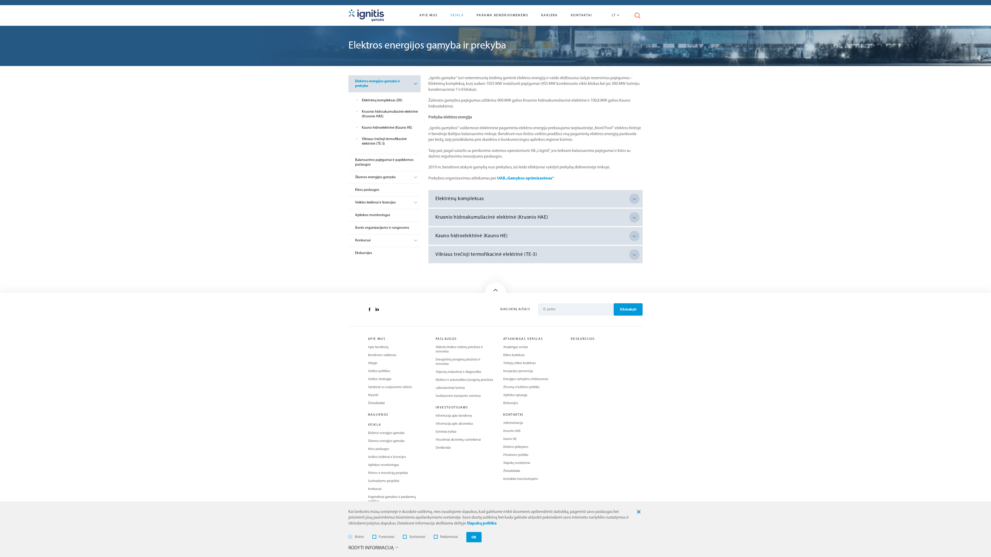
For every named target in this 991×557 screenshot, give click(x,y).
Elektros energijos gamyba (386, 433)
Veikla (457, 15)
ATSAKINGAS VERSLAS (523, 339)
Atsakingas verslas (515, 347)
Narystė (373, 395)
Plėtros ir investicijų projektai (388, 473)
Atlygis (372, 363)
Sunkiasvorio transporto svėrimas (458, 396)
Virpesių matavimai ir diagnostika (458, 372)
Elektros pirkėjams (515, 447)
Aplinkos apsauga (515, 395)
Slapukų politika (482, 523)
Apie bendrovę (378, 347)
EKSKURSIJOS (583, 339)
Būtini (359, 537)
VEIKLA (374, 425)
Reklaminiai (449, 537)
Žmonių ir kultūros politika (521, 387)
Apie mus (428, 15)
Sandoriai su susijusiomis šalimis (390, 387)
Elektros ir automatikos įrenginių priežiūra (464, 380)
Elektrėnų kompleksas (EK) (382, 100)
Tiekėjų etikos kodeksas (519, 363)
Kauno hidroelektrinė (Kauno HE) (387, 128)
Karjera (549, 15)
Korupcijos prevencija (518, 371)
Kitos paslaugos (367, 190)
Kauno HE (509, 439)
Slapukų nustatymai (516, 463)
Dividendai (443, 447)
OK (473, 537)
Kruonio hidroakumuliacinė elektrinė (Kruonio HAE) (390, 114)
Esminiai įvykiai (446, 431)
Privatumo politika (515, 455)
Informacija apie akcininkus (454, 423)
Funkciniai (386, 537)
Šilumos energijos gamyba (375, 177)
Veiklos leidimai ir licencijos (375, 202)
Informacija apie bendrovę (454, 415)
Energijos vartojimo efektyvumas (525, 379)
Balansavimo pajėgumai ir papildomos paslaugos (384, 162)
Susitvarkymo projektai (383, 481)
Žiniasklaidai (376, 403)
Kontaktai (581, 15)
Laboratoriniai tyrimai (450, 388)
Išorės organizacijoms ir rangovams (382, 228)
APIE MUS (377, 339)
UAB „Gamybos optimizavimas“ (525, 178)
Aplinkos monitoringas (372, 215)
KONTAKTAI (513, 414)
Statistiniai (417, 537)
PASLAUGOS (446, 339)
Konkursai (363, 240)
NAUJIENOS (378, 414)
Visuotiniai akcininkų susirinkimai (458, 439)
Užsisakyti (628, 310)
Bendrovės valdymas (382, 355)
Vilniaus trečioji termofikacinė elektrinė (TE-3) (384, 141)
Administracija (513, 423)
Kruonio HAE (512, 431)
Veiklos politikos (379, 371)
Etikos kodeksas (514, 355)
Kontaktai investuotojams (520, 479)
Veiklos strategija (379, 379)
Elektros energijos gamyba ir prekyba (377, 83)
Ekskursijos (363, 253)
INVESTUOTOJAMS (452, 407)
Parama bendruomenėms (502, 15)
